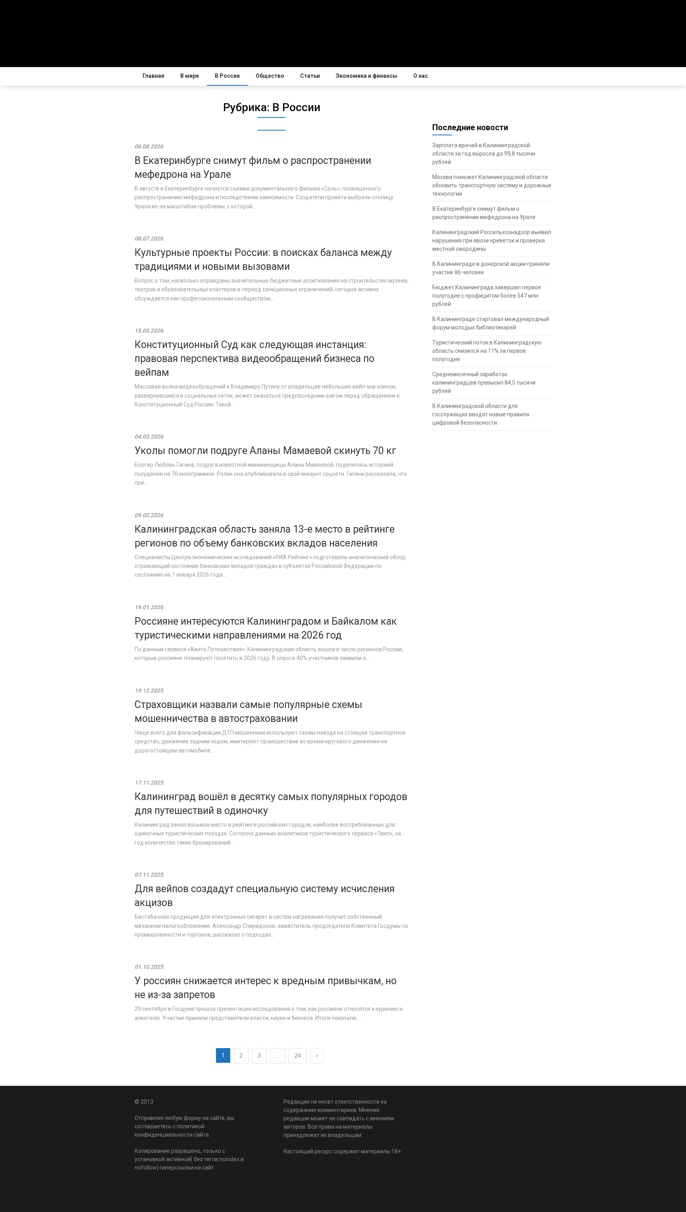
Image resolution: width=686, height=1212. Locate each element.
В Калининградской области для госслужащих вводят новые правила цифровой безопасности (480, 414)
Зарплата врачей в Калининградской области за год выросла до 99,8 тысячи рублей (483, 153)
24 (298, 1055)
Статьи (310, 76)
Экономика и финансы (366, 76)
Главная (153, 76)
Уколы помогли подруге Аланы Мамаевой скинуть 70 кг (265, 450)
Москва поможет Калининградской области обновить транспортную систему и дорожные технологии (491, 185)
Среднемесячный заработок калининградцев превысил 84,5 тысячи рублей (484, 382)
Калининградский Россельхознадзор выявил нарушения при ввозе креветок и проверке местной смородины (491, 240)
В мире (189, 76)
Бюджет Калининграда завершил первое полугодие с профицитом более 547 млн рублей (486, 295)
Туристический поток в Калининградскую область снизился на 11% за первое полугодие (486, 350)
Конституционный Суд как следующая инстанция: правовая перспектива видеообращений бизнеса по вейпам (254, 358)
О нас (420, 76)
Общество (270, 76)
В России (227, 76)
